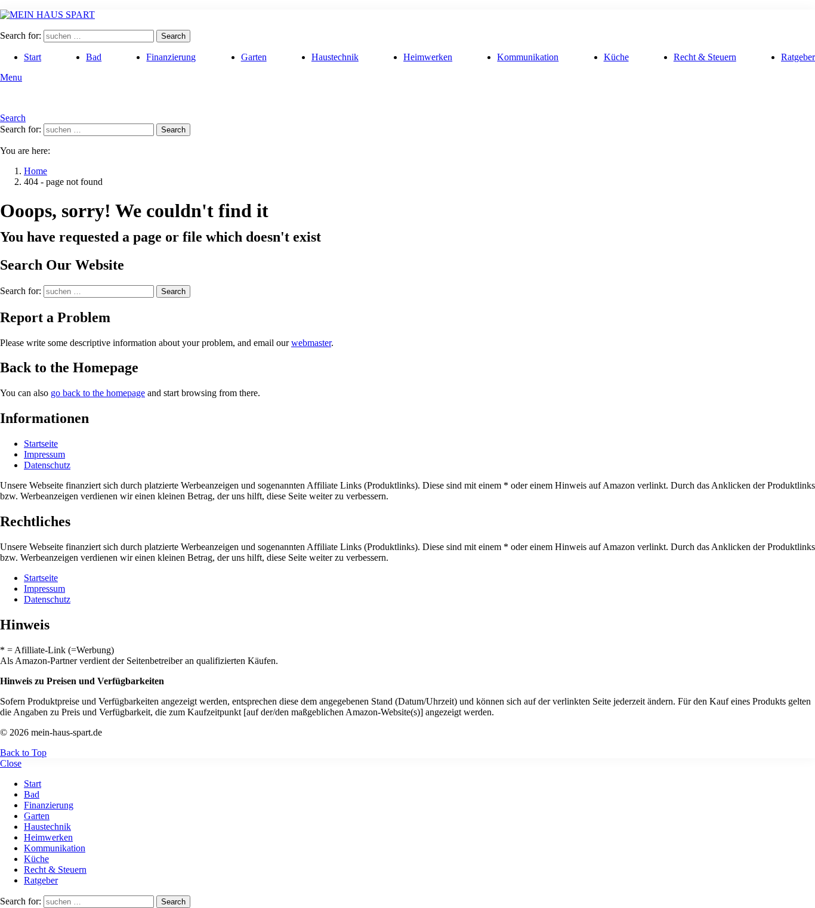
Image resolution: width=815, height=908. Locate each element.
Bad (93, 57)
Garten (254, 57)
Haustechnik (335, 57)
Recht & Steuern (705, 57)
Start (32, 57)
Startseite (41, 443)
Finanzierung (171, 57)
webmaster (311, 343)
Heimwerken (427, 57)
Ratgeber (798, 57)
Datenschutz (47, 465)
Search (173, 36)
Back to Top (23, 753)
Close (10, 763)
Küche (616, 57)
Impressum (44, 454)
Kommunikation (527, 57)
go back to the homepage (98, 393)
